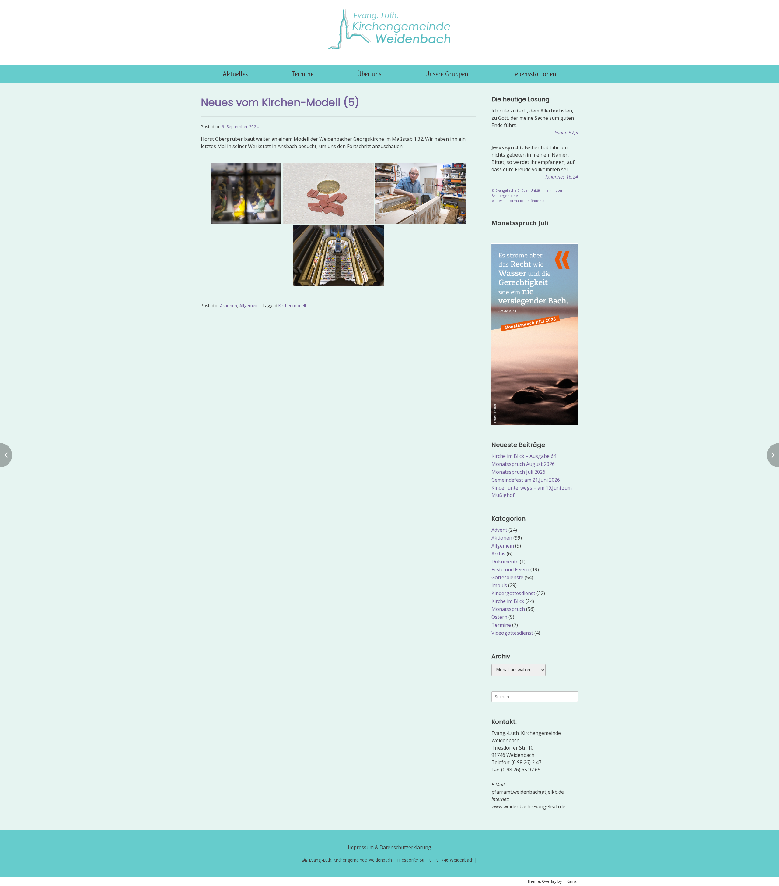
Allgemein (249, 305)
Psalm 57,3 (566, 132)
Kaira (571, 881)
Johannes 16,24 (561, 176)
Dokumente (505, 561)
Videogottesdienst (512, 632)
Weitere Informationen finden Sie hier (523, 200)
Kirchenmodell (292, 305)
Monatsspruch (508, 609)
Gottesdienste (507, 577)
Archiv (498, 553)
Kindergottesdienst (513, 593)
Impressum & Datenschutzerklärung (389, 847)
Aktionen (228, 305)
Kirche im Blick (507, 601)
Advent (499, 529)
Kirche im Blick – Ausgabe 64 (523, 456)
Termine (501, 625)
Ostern (499, 617)
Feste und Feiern (510, 569)
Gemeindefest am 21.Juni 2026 (525, 480)
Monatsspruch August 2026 (523, 464)
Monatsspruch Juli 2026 (518, 472)
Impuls (499, 585)
